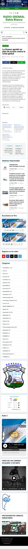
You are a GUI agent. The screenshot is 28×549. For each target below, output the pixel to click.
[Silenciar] (22, 489)
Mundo (4, 309)
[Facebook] (7, 256)
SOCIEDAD (5, 351)
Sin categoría (6, 342)
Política (5, 324)
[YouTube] (3, 256)
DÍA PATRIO (5, 285)
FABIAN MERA (13, 169)
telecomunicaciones (8, 354)
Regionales (5, 330)
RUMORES (5, 336)
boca (4, 270)
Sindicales (5, 345)
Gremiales (5, 294)
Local (4, 303)
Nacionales (5, 312)
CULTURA (5, 279)
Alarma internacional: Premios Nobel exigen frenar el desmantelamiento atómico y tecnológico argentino (14, 8)
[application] (14, 478)
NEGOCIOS (5, 315)
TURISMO (5, 356)
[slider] (12, 488)
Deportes (5, 282)
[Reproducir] (4, 489)
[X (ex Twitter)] (16, 256)
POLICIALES (6, 318)
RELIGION (5, 333)
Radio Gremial (7, 56)
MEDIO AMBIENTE (7, 306)
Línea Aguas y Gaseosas (9, 300)
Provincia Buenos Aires (8, 327)
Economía (5, 46)
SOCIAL (5, 348)
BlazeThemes (7, 543)
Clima (4, 273)
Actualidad (5, 267)
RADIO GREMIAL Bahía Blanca (14, 18)
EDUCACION (6, 291)
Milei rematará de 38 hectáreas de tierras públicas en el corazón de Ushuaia (5, 8)
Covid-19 (5, 276)
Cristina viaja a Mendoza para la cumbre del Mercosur (7, 136)
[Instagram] (12, 256)
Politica (5, 321)
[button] (14, 478)
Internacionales (6, 297)
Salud (4, 339)
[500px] (20, 256)
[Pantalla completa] (24, 489)
